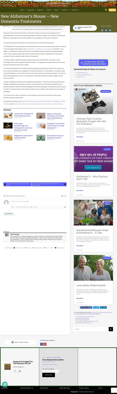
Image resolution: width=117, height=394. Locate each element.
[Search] (111, 329)
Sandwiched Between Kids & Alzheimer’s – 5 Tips (92, 231)
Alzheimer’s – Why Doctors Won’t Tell (92, 178)
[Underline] (17, 207)
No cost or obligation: (48, 369)
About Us (4, 388)
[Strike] (19, 207)
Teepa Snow (80, 77)
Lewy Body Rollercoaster (91, 285)
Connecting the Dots (83, 318)
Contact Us (44, 388)
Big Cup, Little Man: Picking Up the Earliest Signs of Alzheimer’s (55, 116)
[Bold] (12, 207)
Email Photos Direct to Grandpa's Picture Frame (17, 184)
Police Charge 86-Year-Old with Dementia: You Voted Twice (46, 184)
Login (64, 196)
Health (49, 10)
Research (65, 10)
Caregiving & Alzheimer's (84, 75)
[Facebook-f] (41, 344)
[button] (2, 2)
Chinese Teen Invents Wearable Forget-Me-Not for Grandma (91, 121)
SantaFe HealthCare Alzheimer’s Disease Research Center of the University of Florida (38, 104)
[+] (36, 207)
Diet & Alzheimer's (82, 72)
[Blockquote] (26, 207)
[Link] (31, 207)
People (56, 10)
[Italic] (14, 207)
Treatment (74, 10)
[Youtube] (44, 344)
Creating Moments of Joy (84, 323)
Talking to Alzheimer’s (83, 320)
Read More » (79, 136)
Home (22, 10)
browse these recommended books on (93, 313)
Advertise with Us (26, 388)
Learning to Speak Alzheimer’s (85, 316)
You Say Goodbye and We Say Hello (87, 321)
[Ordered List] (22, 207)
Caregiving (30, 10)
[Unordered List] (24, 207)
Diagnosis (40, 10)
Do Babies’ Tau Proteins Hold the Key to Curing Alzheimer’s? (55, 126)
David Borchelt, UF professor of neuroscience (39, 49)
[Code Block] (29, 207)
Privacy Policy (84, 388)
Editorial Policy (64, 388)
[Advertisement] (35, 162)
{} (33, 207)
